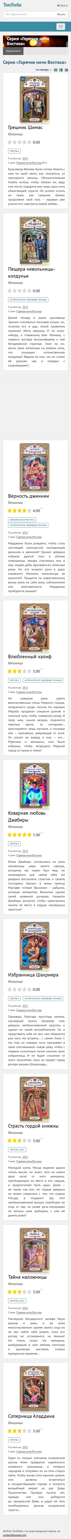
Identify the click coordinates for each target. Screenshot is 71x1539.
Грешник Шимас (25, 127)
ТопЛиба (12, 5)
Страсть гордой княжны (33, 1126)
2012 (25, 306)
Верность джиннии (28, 496)
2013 (25, 158)
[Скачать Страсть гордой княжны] (34, 1098)
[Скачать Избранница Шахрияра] (34, 945)
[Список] (61, 70)
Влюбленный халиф (29, 656)
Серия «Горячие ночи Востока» (28, 41)
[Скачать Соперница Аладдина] (34, 1388)
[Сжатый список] (66, 70)
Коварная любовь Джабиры (26, 816)
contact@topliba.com (14, 1535)
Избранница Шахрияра (33, 975)
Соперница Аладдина (31, 1416)
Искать (61, 14)
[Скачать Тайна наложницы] (34, 1249)
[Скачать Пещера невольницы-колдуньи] (34, 239)
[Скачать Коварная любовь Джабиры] (34, 785)
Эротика (14, 151)
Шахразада (15, 134)
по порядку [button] (42, 69)
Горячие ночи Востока (29, 162)
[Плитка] (55, 70)
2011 (25, 687)
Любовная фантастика (22, 519)
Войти (64, 5)
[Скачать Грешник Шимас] (34, 98)
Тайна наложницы (27, 1277)
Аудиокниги (13, 50)
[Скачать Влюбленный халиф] (34, 627)
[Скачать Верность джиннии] (34, 466)
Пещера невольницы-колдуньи (31, 272)
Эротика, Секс (17, 1149)
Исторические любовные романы (28, 299)
